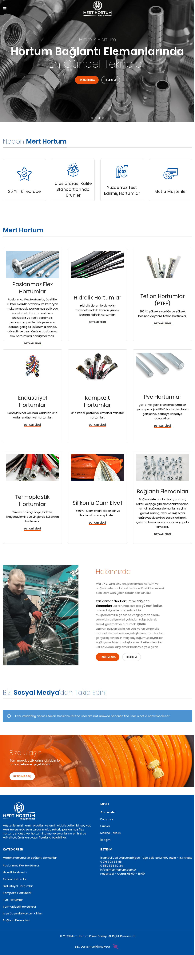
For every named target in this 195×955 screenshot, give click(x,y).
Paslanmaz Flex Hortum (114, 601)
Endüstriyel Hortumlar (18, 886)
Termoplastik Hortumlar (19, 907)
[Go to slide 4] (103, 118)
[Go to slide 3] (99, 118)
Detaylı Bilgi (32, 343)
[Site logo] (97, 8)
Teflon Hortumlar (15, 879)
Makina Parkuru (110, 833)
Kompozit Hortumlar (17, 893)
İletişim (110, 80)
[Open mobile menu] (5, 8)
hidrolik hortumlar (103, 315)
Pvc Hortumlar (13, 900)
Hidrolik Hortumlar (15, 872)
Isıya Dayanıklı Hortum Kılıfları (22, 913)
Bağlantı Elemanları (16, 920)
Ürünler (105, 826)
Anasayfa (107, 812)
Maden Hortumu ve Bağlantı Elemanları (30, 858)
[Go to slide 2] (96, 118)
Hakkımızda (87, 80)
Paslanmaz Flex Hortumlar (26, 299)
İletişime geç (22, 776)
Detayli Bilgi (32, 528)
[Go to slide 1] (92, 118)
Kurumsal (106, 819)
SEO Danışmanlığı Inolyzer (93, 947)
